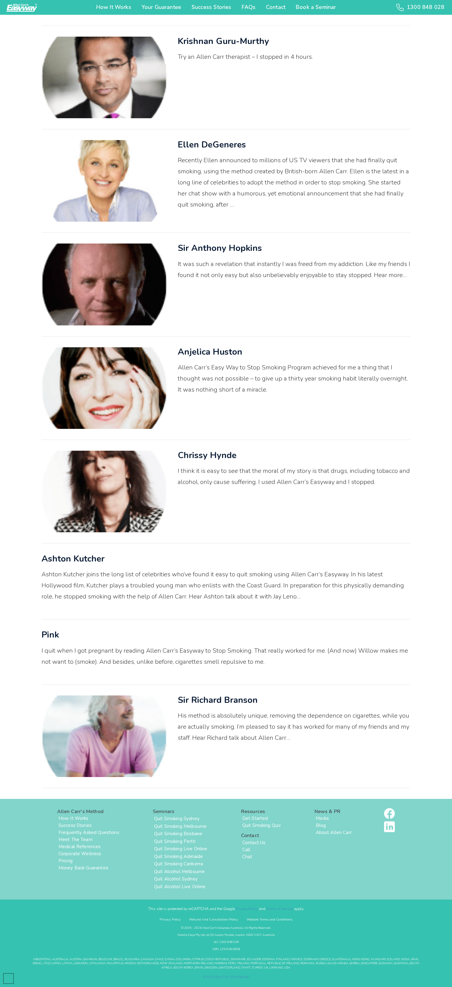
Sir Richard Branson (218, 700)
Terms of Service (279, 908)
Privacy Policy (247, 908)
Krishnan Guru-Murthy (223, 41)
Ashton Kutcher (73, 559)
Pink (50, 635)
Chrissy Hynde (207, 455)
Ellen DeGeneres (212, 145)
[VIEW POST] (104, 77)
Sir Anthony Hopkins (220, 248)
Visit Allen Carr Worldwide (226, 976)
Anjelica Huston (210, 352)
